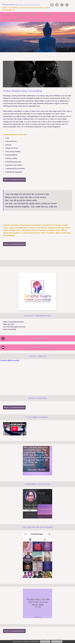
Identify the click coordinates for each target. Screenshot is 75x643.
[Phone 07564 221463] (67, 5)
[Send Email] (52, 5)
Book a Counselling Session (14, 179)
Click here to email (39, 347)
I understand (45, 642)
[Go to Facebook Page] (62, 5)
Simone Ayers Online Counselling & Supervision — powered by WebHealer (40, 640)
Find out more (57, 642)
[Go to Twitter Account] (57, 5)
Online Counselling (10, 7)
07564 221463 (40, 338)
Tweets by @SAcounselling (9, 360)
